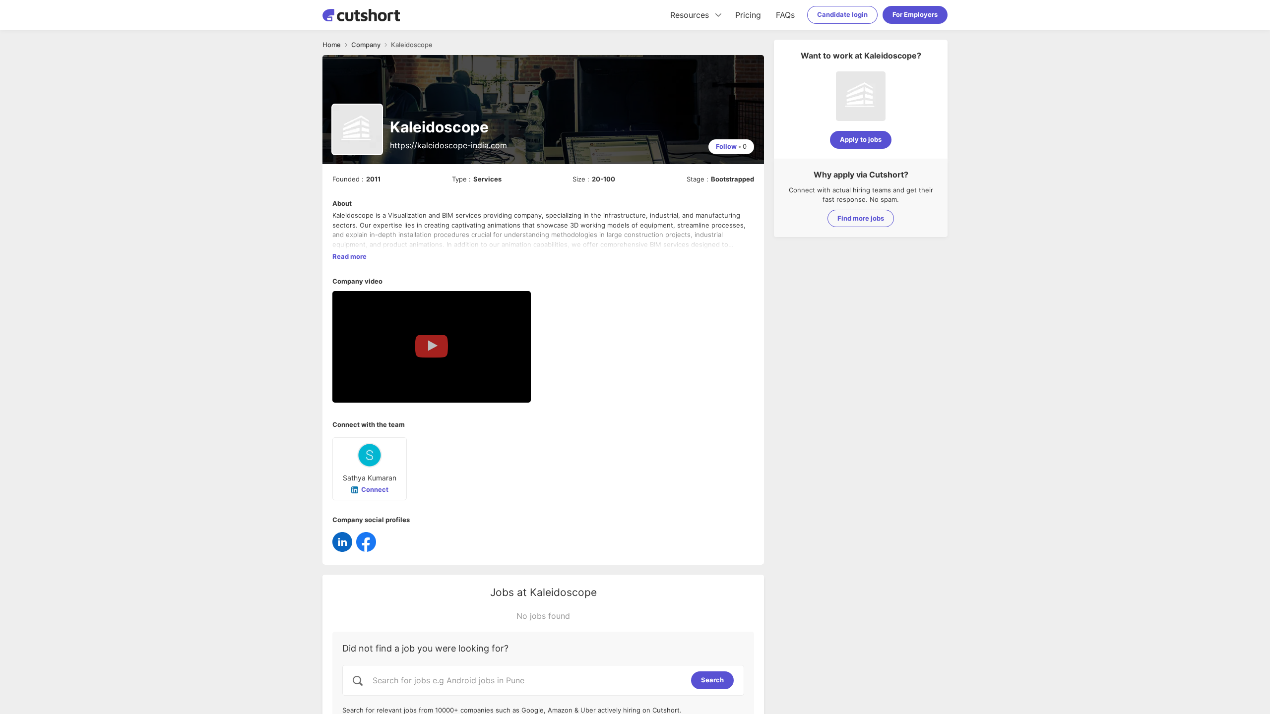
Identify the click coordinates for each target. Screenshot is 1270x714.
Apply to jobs (861, 139)
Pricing (748, 15)
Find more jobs (860, 218)
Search (712, 680)
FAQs (785, 15)
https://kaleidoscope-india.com (448, 145)
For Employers (915, 14)
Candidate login (842, 14)
